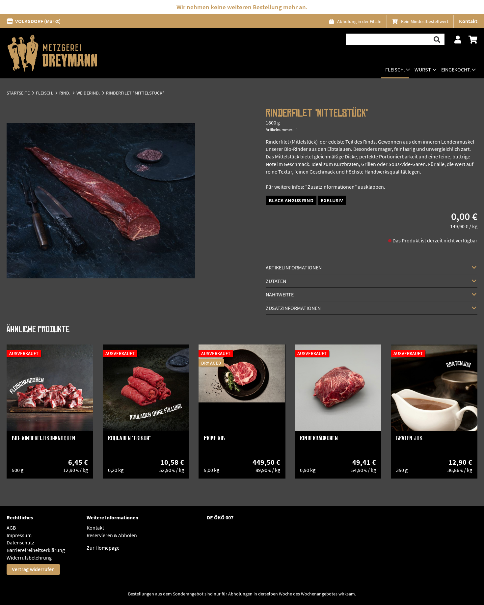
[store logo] (52, 53)
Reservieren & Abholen (112, 535)
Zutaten (276, 281)
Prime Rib (214, 438)
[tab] (372, 267)
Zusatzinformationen (293, 308)
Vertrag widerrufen (33, 569)
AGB (11, 527)
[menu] (428, 70)
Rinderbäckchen (319, 438)
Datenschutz (20, 542)
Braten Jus (409, 438)
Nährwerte (280, 294)
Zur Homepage (103, 547)
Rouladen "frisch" (129, 438)
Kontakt (468, 21)
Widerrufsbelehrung (29, 557)
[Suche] (437, 39)
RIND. (64, 93)
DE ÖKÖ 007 (220, 517)
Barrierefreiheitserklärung (36, 550)
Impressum (19, 535)
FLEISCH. (44, 93)
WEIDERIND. (88, 93)
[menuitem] (395, 70)
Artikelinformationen (294, 267)
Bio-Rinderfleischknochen (43, 438)
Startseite (18, 93)
